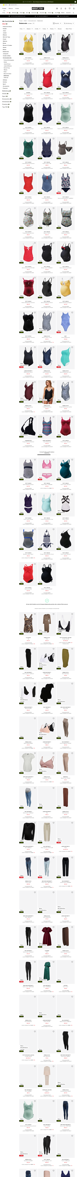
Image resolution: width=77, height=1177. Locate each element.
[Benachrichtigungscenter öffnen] (65, 8)
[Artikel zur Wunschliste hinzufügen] (35, 34)
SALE (25, 20)
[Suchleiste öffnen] (73, 13)
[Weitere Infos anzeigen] (28, 65)
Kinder (17, 8)
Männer (11, 8)
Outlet (6, 4)
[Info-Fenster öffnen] (75, 2)
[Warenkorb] (74, 8)
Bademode (40, 20)
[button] (57, 23)
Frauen (4, 8)
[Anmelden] (61, 8)
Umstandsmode (32, 20)
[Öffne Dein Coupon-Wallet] (57, 8)
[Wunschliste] (70, 8)
